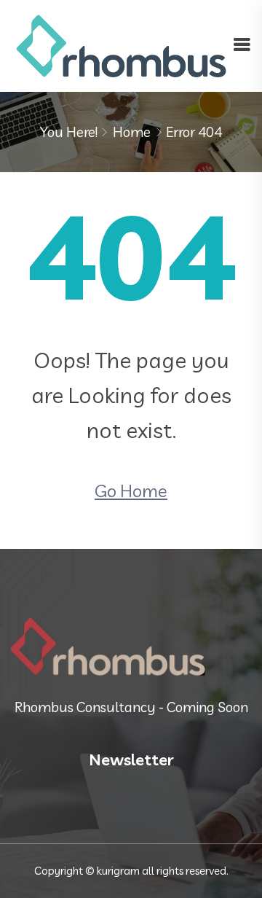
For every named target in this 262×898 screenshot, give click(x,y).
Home (132, 132)
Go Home (131, 490)
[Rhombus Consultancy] (121, 44)
